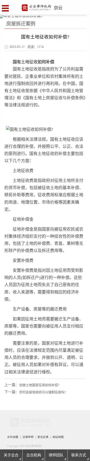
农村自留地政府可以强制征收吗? (42, 392)
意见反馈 (42, 437)
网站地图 (58, 437)
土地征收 (29, 62)
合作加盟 (12, 437)
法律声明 (27, 437)
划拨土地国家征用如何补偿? (39, 385)
